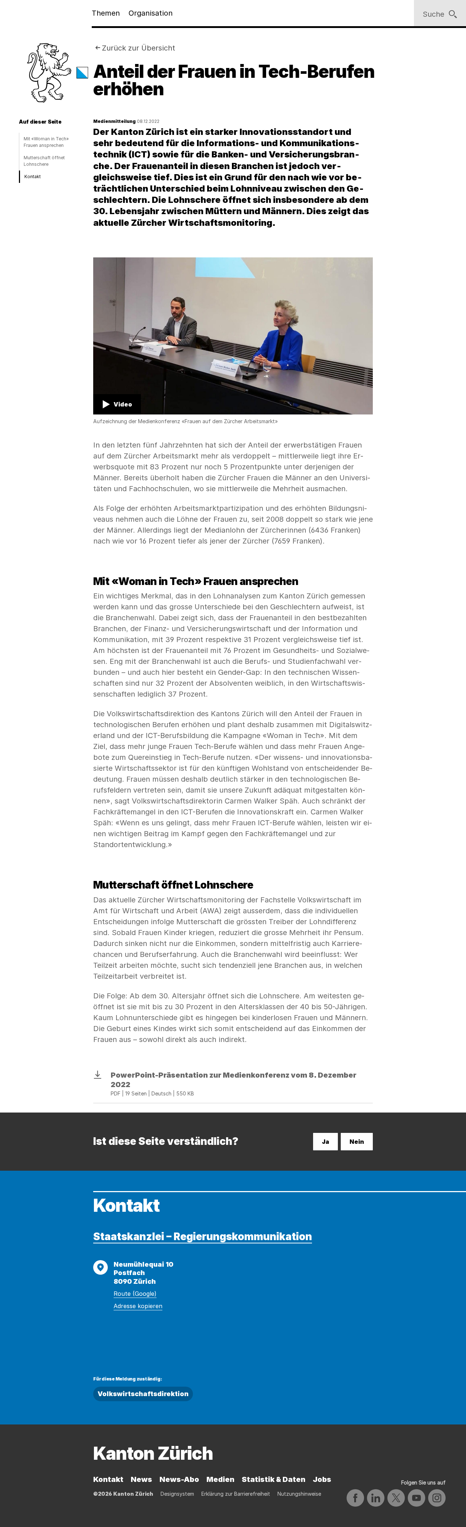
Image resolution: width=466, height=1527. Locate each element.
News (141, 1479)
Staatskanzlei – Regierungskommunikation (202, 1236)
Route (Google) (135, 1293)
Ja (325, 1141)
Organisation (151, 13)
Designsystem (177, 1494)
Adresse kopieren (138, 1306)
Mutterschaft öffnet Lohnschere (44, 161)
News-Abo (179, 1479)
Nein (357, 1141)
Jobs (322, 1479)
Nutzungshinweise (299, 1494)
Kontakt (32, 176)
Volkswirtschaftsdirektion (143, 1394)
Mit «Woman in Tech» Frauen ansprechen (46, 142)
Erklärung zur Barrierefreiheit (235, 1494)
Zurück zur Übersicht (138, 48)
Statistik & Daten (273, 1479)
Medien (220, 1479)
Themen (106, 13)
